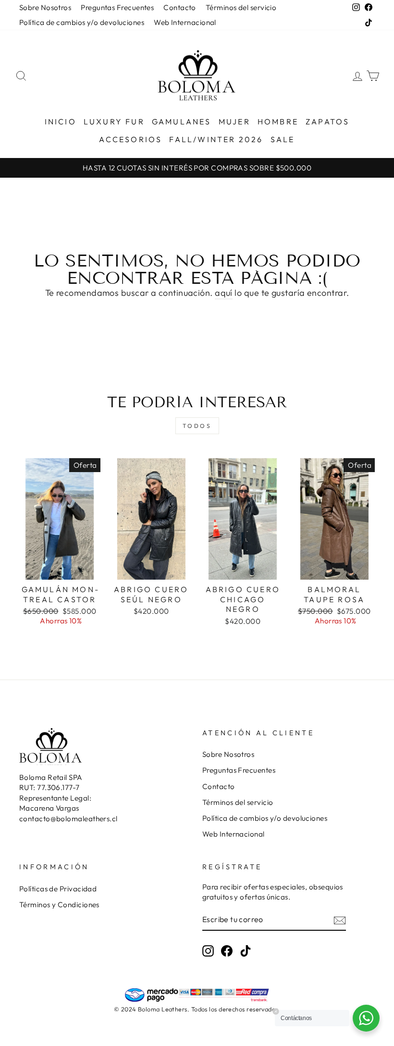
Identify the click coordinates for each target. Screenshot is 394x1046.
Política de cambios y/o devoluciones (81, 22)
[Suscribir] (339, 919)
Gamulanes (181, 121)
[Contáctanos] (366, 1018)
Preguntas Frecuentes (117, 7)
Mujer (234, 121)
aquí (224, 292)
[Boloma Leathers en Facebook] (227, 951)
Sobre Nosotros (45, 7)
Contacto (179, 7)
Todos (197, 425)
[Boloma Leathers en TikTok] (245, 951)
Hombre (278, 121)
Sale (283, 139)
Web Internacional (185, 22)
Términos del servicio (241, 7)
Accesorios (130, 139)
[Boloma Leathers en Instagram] (208, 951)
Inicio (60, 121)
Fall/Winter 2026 (216, 139)
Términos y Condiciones (59, 904)
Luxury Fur (114, 121)
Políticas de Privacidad (58, 888)
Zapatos (327, 121)
